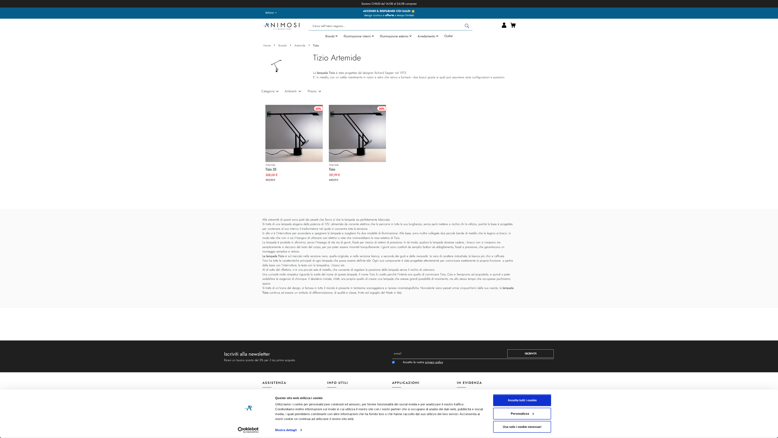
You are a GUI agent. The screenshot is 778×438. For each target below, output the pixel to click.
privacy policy (434, 362)
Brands (282, 45)
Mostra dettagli (286, 430)
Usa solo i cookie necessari (522, 426)
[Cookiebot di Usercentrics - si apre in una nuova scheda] (248, 430)
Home (267, 45)
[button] (271, 13)
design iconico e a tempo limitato (389, 15)
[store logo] (280, 26)
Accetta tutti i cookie (522, 400)
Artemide (300, 45)
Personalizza (520, 413)
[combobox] (390, 26)
